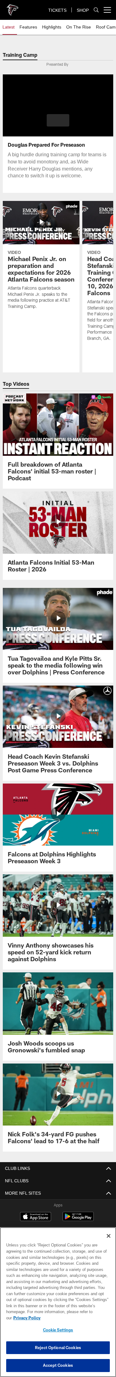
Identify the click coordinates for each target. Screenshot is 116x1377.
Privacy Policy (74, 1317)
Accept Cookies (58, 1365)
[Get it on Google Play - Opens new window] (78, 1219)
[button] (58, 120)
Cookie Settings (58, 1329)
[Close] (108, 1242)
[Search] (96, 10)
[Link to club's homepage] (12, 7)
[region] (58, 1305)
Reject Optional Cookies (58, 1347)
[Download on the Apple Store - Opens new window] (35, 1217)
